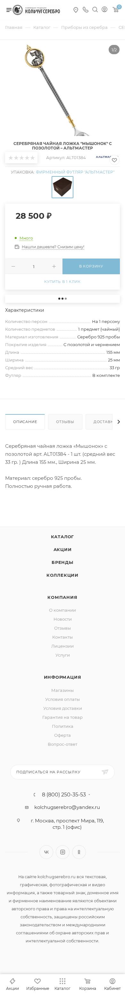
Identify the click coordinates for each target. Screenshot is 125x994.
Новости (63, 619)
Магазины (62, 690)
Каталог (62, 536)
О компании (62, 610)
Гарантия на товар (62, 717)
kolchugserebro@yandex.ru (67, 807)
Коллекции (62, 575)
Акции (63, 549)
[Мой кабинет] (104, 10)
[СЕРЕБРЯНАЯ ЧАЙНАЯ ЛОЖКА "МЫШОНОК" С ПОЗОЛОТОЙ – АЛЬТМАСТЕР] (62, 102)
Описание (25, 422)
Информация (62, 677)
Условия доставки (62, 708)
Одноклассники (79, 852)
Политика (62, 726)
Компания (62, 597)
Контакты (62, 637)
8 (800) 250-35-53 (64, 794)
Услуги (62, 655)
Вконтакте (46, 852)
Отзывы (65, 422)
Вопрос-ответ (62, 744)
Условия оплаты (62, 699)
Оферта (62, 735)
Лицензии (62, 646)
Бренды (62, 562)
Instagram (63, 852)
